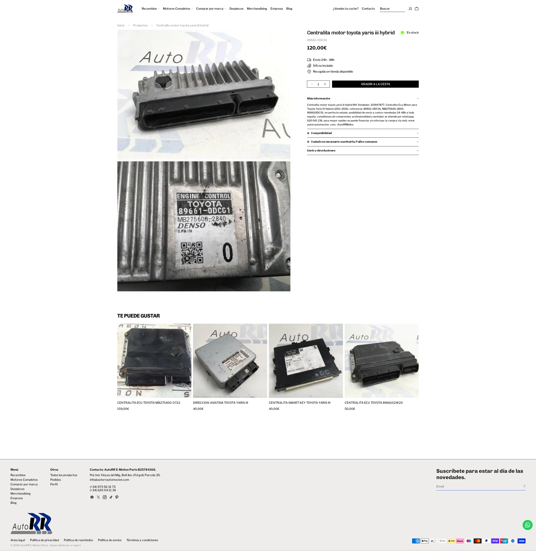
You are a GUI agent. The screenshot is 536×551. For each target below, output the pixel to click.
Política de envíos (109, 540)
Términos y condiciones (142, 540)
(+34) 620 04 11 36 (103, 490)
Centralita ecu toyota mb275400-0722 (148, 402)
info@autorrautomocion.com (109, 479)
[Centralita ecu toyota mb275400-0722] (154, 361)
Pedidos (55, 479)
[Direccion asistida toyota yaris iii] (230, 361)
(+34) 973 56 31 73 (103, 486)
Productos (140, 25)
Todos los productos (63, 475)
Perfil (54, 484)
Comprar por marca (24, 484)
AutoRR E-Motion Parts (34, 545)
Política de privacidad (44, 540)
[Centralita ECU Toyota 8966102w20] (382, 361)
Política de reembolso (78, 540)
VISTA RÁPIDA (137, 395)
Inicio (120, 25)
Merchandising (20, 493)
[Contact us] (528, 525)
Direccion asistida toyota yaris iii (220, 402)
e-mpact (76, 545)
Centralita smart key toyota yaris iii (299, 402)
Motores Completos (24, 479)
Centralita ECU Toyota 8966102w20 (374, 402)
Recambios (18, 475)
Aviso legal (17, 540)
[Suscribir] (524, 486)
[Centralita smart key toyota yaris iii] (306, 361)
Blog (13, 502)
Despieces (17, 489)
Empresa (16, 498)
